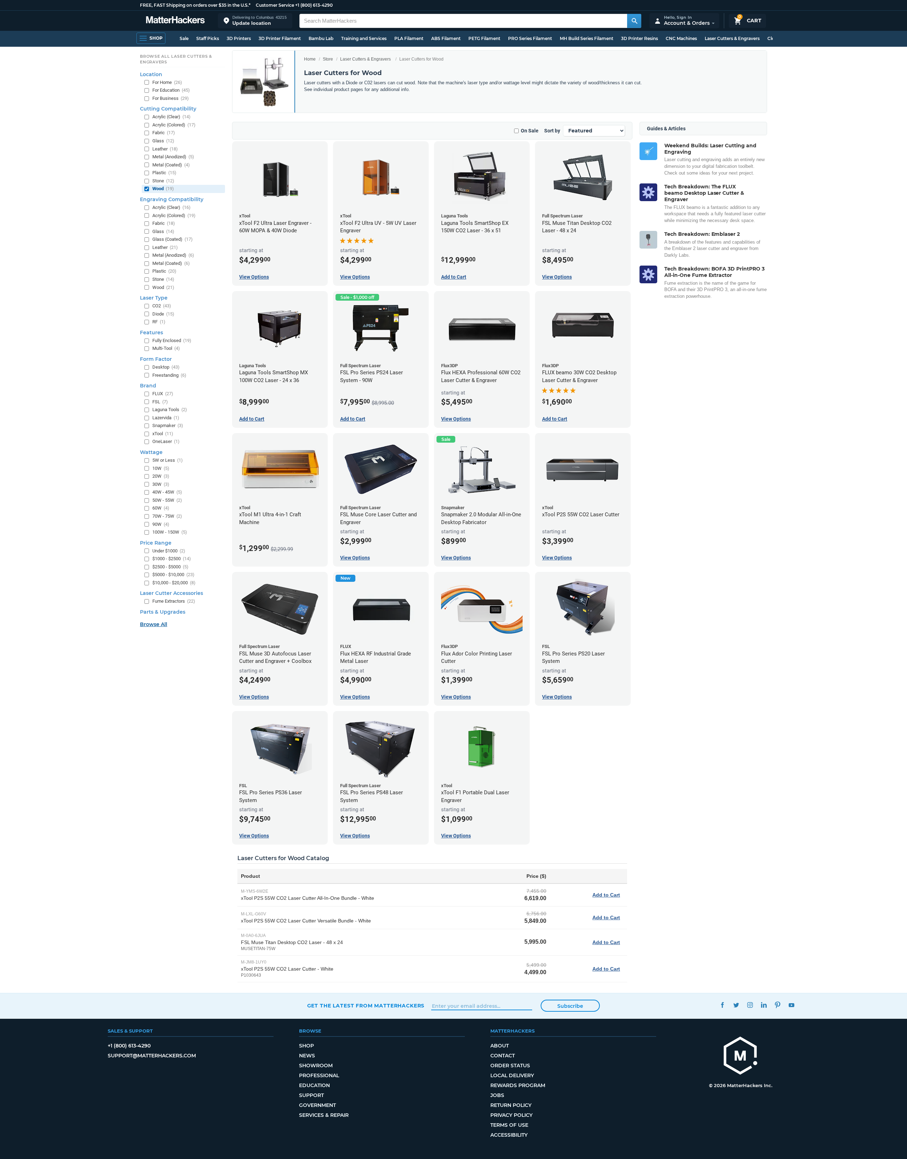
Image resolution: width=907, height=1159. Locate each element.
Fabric (163, 132)
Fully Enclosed (171, 340)
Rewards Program (517, 1085)
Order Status (510, 1065)
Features (151, 332)
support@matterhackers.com (152, 1055)
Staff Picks (207, 38)
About (499, 1045)
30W (160, 484)
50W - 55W (167, 500)
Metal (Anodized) (173, 156)
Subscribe (570, 1006)
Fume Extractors (173, 601)
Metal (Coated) (171, 164)
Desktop (166, 367)
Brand (148, 385)
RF (158, 321)
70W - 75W (167, 516)
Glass (163, 140)
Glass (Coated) (172, 239)
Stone (163, 180)
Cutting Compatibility (168, 109)
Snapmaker (167, 425)
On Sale (530, 130)
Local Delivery (512, 1075)
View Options (254, 277)
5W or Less (167, 460)
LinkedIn (764, 1005)
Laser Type (154, 298)
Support (311, 1095)
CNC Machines (681, 38)
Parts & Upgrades (162, 612)
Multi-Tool (166, 348)
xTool (162, 433)
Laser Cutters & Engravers (732, 38)
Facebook (722, 1005)
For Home (167, 82)
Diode (163, 313)
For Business (170, 98)
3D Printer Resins (639, 38)
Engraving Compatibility (171, 199)
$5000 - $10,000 (173, 574)
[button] (255, 20)
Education (314, 1085)
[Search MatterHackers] (634, 21)
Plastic (164, 172)
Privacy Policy (511, 1115)
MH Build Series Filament (586, 38)
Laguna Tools (169, 409)
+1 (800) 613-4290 (314, 5)
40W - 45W (167, 492)
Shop (306, 1045)
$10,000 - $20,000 (174, 582)
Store (328, 59)
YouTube (791, 1005)
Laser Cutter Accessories (171, 593)
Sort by (552, 130)
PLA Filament (408, 38)
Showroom (316, 1065)
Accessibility (509, 1135)
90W (160, 524)
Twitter (736, 1005)
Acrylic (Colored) (174, 124)
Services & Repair (324, 1115)
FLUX (162, 393)
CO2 (161, 305)
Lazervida (165, 417)
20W (160, 476)
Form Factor (156, 359)
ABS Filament (446, 38)
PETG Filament (484, 38)
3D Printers (239, 38)
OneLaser (166, 441)
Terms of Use (509, 1125)
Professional (319, 1075)
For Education (171, 90)
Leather (165, 148)
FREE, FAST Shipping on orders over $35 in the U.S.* (195, 5)
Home (310, 59)
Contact (502, 1055)
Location (151, 74)
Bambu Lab (321, 38)
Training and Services (364, 38)
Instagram (750, 1005)
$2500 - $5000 (170, 566)
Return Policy (510, 1105)
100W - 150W (169, 532)
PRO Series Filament (530, 38)
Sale (184, 38)
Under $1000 (168, 550)
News (307, 1055)
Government (317, 1105)
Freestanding (169, 374)
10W (160, 468)
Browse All (153, 624)
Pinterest (778, 1005)
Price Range (155, 542)
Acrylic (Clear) (171, 116)
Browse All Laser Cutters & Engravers (176, 59)
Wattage (151, 452)
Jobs (497, 1095)
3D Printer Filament (280, 38)
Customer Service (275, 5)
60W (160, 508)
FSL (160, 401)
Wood (163, 188)
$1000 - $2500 (171, 558)
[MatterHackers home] (175, 20)
